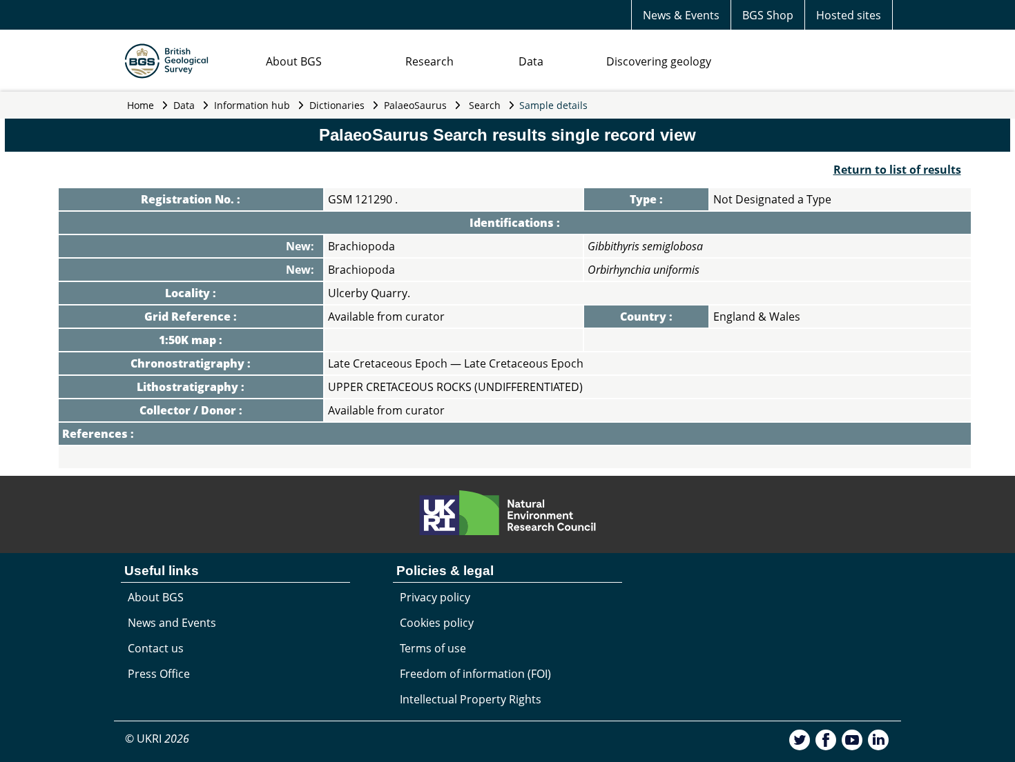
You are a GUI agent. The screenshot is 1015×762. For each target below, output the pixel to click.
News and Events (172, 622)
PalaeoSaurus (415, 105)
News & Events (681, 15)
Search (485, 105)
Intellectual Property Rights (470, 699)
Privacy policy (435, 597)
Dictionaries (337, 105)
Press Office (159, 673)
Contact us (156, 648)
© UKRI (157, 738)
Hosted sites (848, 15)
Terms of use (433, 648)
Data (531, 61)
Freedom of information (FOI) (475, 673)
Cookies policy (437, 622)
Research (429, 61)
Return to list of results (897, 169)
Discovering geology (658, 61)
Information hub (252, 105)
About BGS (294, 61)
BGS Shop (767, 15)
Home (140, 105)
